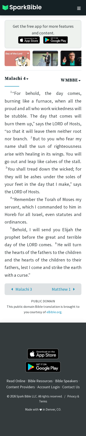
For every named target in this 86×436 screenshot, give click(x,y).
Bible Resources (40, 380)
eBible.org (54, 312)
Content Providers (20, 386)
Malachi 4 (15, 78)
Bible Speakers (66, 380)
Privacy (72, 396)
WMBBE (69, 80)
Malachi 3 (23, 289)
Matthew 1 (61, 289)
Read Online (15, 380)
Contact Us (71, 386)
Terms (43, 401)
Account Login (48, 386)
